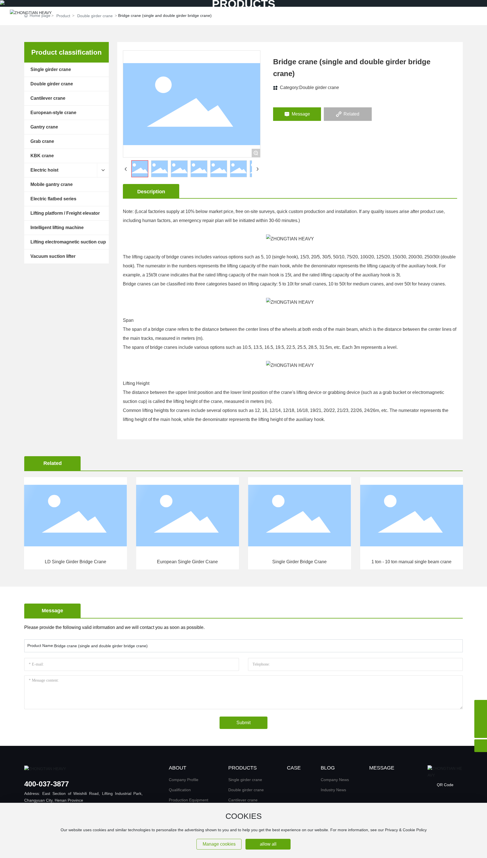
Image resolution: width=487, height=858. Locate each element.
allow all (268, 844)
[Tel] (480, 706)
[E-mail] (480, 719)
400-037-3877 (46, 784)
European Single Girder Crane (80, 561)
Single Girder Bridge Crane (192, 561)
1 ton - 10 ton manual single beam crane (304, 561)
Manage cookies (219, 844)
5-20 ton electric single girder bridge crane (416, 561)
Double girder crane (319, 87)
